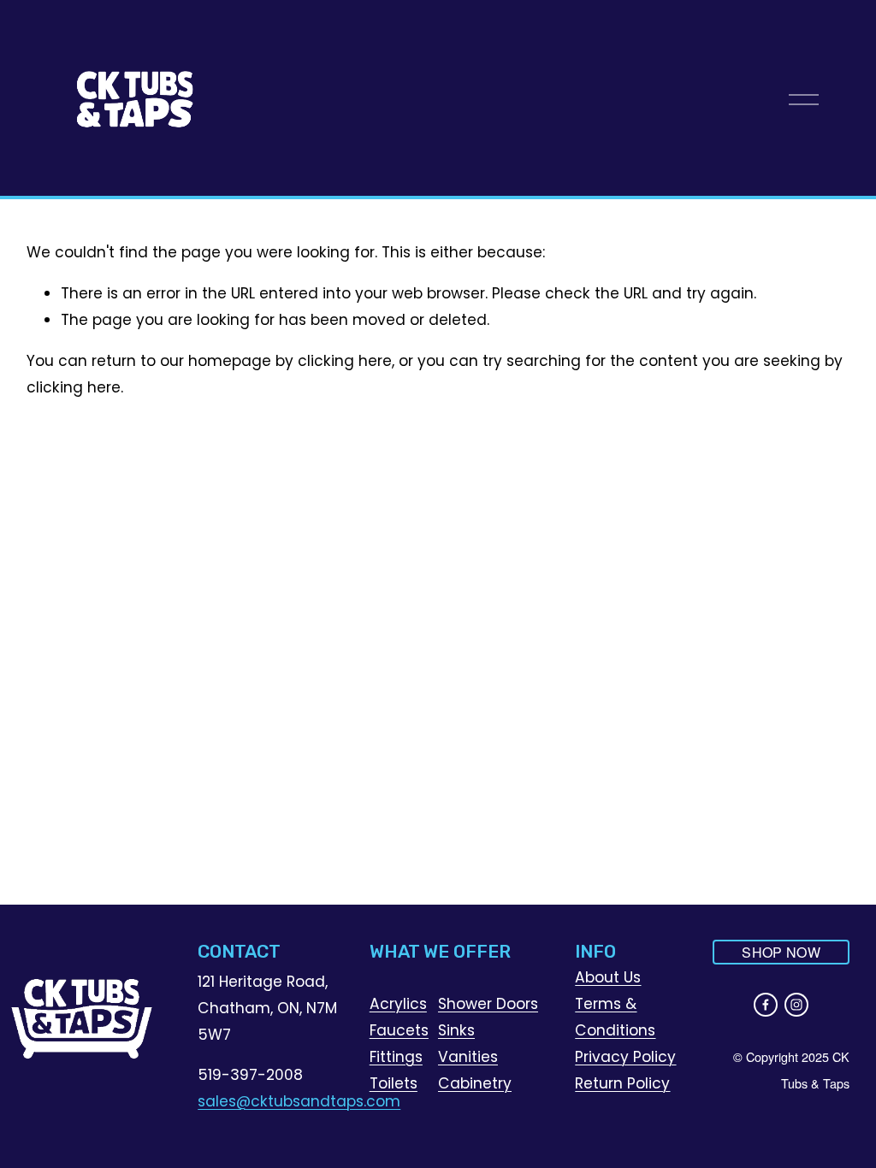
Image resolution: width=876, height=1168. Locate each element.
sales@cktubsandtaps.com (299, 1101)
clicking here (345, 361)
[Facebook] (766, 1005)
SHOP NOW (781, 952)
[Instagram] (796, 1005)
